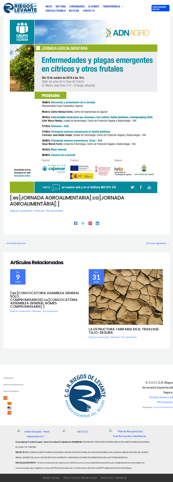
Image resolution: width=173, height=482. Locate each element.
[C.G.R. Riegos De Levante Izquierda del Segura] (20, 7)
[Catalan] (9, 403)
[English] (9, 408)
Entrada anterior (15, 243)
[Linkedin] (97, 223)
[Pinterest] (90, 223)
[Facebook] (75, 223)
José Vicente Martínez (163, 407)
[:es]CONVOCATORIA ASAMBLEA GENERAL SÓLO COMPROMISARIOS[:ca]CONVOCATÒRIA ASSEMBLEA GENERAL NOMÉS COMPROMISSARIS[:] (44, 300)
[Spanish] (7, 397)
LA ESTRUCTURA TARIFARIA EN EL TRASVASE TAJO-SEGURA (124, 331)
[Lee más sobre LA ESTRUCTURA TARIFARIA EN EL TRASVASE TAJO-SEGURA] (126, 296)
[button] (121, 6)
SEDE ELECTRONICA (11, 391)
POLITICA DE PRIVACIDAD (13, 385)
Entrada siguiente (157, 243)
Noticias (39, 210)
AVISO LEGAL (8, 378)
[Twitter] (83, 223)
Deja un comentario (21, 210)
